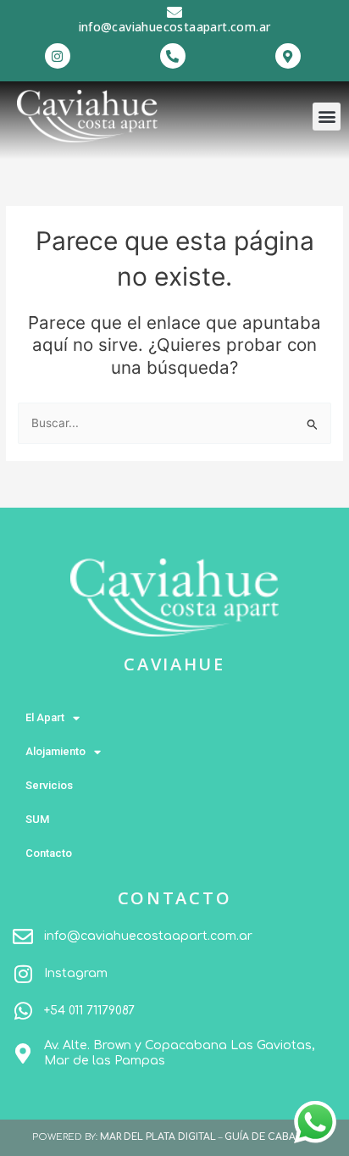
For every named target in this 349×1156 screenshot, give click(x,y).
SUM (37, 819)
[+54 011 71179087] (23, 1011)
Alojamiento (55, 751)
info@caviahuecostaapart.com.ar (175, 27)
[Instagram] (23, 974)
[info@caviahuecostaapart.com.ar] (174, 11)
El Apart (44, 717)
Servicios (49, 785)
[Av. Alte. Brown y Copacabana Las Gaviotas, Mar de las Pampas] (23, 1053)
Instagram (76, 973)
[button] (327, 117)
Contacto (48, 853)
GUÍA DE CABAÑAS (270, 1136)
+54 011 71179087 (89, 1010)
